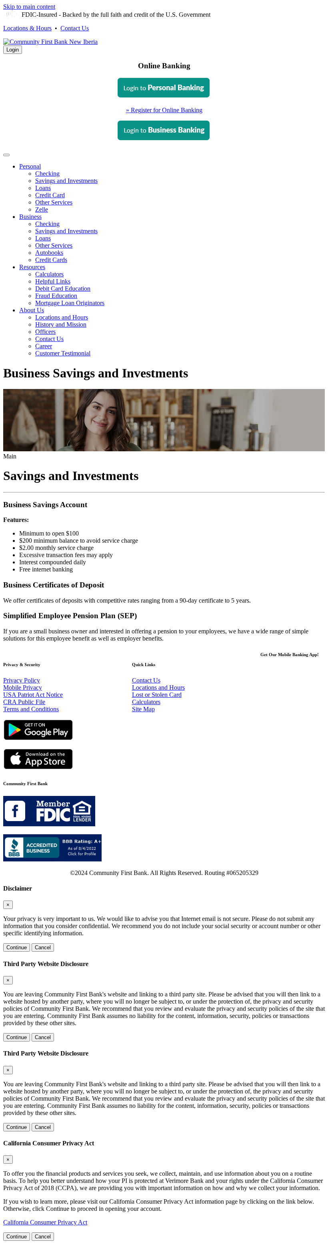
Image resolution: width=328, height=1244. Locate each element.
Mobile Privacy (22, 687)
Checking (47, 173)
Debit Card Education (62, 288)
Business (30, 216)
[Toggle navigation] (6, 155)
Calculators (49, 274)
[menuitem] (172, 188)
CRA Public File (24, 701)
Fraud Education (56, 295)
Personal (30, 166)
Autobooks (49, 252)
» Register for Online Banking (164, 110)
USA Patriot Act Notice (33, 694)
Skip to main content (29, 6)
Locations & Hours (27, 28)
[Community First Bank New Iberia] (50, 41)
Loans (43, 188)
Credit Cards (51, 259)
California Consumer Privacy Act (45, 1222)
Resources (32, 267)
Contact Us (74, 28)
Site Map (143, 709)
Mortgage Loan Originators (69, 303)
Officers (45, 331)
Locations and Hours (61, 317)
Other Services (53, 202)
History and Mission (60, 324)
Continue (16, 947)
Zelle (41, 209)
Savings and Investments (66, 180)
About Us (31, 310)
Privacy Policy (21, 680)
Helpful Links (52, 281)
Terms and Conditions (31, 709)
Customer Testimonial (62, 353)
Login (12, 50)
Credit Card (50, 195)
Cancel (43, 947)
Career (43, 346)
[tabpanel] (164, 110)
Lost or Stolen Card (157, 694)
